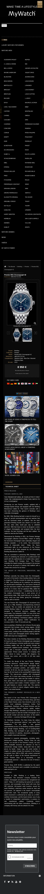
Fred (5, 175)
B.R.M (5, 102)
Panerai (28, 128)
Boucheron (8, 81)
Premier (16, 352)
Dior (5, 141)
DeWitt (6, 137)
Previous (8, 333)
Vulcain (28, 223)
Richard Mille (30, 171)
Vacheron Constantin (33, 214)
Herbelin (7, 218)
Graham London (9, 188)
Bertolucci (8, 85)
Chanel (6, 115)
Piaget (27, 145)
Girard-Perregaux (11, 193)
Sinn (26, 188)
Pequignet (28, 137)
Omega (27, 115)
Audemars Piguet (10, 59)
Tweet (19, 393)
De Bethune (8, 145)
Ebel (5, 163)
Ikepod (27, 59)
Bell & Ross (8, 68)
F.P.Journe (7, 180)
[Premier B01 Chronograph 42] (17, 335)
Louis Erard (29, 81)
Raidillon (28, 158)
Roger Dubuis (30, 175)
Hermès (7, 223)
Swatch (27, 193)
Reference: (7, 277)
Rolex (27, 180)
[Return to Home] (5, 266)
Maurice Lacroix (31, 102)
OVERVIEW (8, 482)
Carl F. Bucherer (10, 107)
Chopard (7, 124)
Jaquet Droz (29, 72)
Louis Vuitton (30, 94)
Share (25, 393)
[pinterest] (19, 881)
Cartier (7, 111)
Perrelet (28, 141)
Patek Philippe (30, 132)
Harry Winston (9, 214)
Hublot (6, 227)
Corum (6, 132)
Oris (26, 120)
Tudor (27, 205)
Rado (27, 150)
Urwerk (28, 210)
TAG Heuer (28, 197)
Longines (28, 85)
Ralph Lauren (30, 154)
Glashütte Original (11, 197)
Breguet (7, 90)
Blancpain (7, 77)
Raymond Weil (30, 163)
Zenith (27, 227)
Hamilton (7, 210)
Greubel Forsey (10, 201)
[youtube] (16, 881)
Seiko (27, 184)
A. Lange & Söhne (10, 64)
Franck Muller (9, 171)
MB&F (27, 107)
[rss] (12, 881)
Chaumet (7, 120)
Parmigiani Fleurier (32, 124)
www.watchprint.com (10, 769)
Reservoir (29, 167)
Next (35, 333)
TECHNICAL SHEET (12, 486)
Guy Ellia (7, 205)
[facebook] (4, 881)
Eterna (6, 167)
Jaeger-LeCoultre (31, 68)
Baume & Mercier (10, 72)
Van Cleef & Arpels (32, 218)
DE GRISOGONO (9, 150)
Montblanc (29, 111)
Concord (7, 128)
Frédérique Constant (12, 184)
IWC (26, 64)
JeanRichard (29, 77)
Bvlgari (7, 98)
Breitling (7, 94)
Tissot (27, 201)
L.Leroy (27, 98)
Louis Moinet (29, 90)
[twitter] (8, 881)
